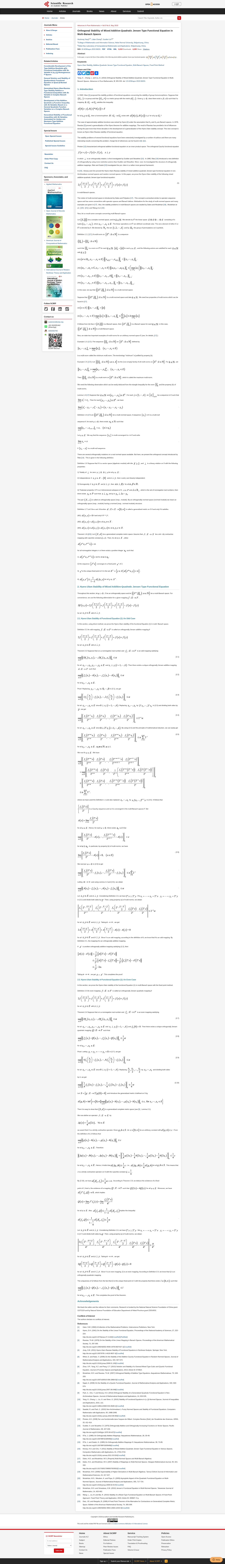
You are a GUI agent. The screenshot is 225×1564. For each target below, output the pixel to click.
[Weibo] (67, 309)
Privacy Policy (166, 1550)
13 (142, 159)
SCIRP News (139, 1561)
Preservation (166, 1543)
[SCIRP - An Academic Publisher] (58, 4)
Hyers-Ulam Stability (84, 65)
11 (144, 141)
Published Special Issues (55, 141)
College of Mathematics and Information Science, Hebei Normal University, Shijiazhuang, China (113, 43)
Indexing (49, 53)
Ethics (105, 1537)
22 (103, 208)
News (101, 11)
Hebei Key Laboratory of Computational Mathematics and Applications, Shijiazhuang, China (112, 46)
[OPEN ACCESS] (152, 4)
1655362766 (53, 331)
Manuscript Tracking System (138, 1537)
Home (49, 11)
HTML (109, 49)
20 (79, 1478)
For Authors (107, 1543)
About (113, 11)
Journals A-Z (83, 1537)
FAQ (46, 168)
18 (165, 205)
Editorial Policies (109, 1540)
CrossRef (115, 1337)
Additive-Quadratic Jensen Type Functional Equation (112, 65)
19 (82, 208)
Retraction (165, 1547)
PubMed (124, 1337)
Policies (165, 1533)
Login (176, 4)
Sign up (103, 1561)
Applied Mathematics (54, 184)
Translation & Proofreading (137, 1543)
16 (81, 171)
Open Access (166, 1537)
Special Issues (108, 1553)
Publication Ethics (167, 1540)
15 (106, 165)
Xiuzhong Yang (83, 39)
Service (131, 1533)
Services (127, 11)
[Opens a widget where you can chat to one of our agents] (216, 1560)
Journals (76, 11)
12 (85, 146)
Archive (49, 39)
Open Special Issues (53, 136)
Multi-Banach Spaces (141, 65)
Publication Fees (53, 49)
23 (89, 534)
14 (157, 159)
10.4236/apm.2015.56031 (91, 49)
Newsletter (49, 154)
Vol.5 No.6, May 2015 (110, 25)
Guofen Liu (107, 39)
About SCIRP (109, 1533)
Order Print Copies (134, 1540)
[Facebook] (53, 309)
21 (86, 208)
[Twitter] (46, 309)
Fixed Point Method (157, 65)
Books (90, 11)
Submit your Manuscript (120, 1561)
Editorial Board (52, 44)
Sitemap (82, 1547)
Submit (140, 11)
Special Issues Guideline (55, 146)
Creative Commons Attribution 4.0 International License (130, 1524)
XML (115, 49)
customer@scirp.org (55, 322)
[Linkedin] (60, 309)
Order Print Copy (51, 159)
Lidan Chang (96, 39)
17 (132, 198)
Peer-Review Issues (110, 1547)
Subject (82, 1540)
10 (79, 1399)
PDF (103, 49)
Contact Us (49, 163)
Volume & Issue (133, 1550)
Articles (62, 11)
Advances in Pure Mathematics (88, 25)
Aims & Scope (51, 30)
